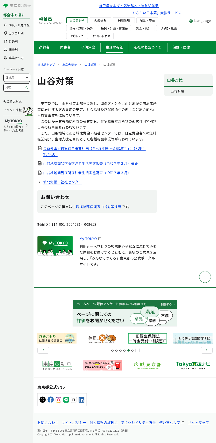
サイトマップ (198, 422)
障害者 (65, 47)
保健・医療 (181, 47)
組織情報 (100, 20)
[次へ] (207, 350)
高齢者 (44, 47)
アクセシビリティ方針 (138, 422)
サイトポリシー (74, 422)
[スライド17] (128, 350)
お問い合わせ (102, 36)
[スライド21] (132, 350)
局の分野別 (77, 20)
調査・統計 (143, 28)
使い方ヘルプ (169, 422)
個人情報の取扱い (104, 422)
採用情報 (124, 20)
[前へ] (43, 350)
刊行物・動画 (168, 28)
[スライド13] (124, 350)
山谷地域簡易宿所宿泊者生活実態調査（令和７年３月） (87, 172)
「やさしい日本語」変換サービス (155, 12)
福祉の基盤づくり (148, 47)
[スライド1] (112, 350)
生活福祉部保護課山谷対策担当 (97, 206)
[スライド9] (120, 350)
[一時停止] (137, 350)
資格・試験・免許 (81, 28)
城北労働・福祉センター (62, 181)
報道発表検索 (12, 101)
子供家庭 (88, 47)
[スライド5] (116, 350)
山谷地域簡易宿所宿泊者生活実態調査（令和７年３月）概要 (90, 163)
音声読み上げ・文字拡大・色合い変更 (129, 5)
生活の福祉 (114, 47)
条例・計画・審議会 (114, 28)
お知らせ (77, 36)
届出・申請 (147, 20)
